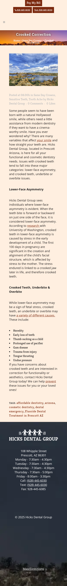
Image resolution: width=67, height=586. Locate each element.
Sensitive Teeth (18, 99)
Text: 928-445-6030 (43, 10)
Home (16, 40)
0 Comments (35, 103)
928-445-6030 (22, 10)
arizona (50, 403)
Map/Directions (33, 569)
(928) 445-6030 (37, 481)
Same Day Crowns (31, 40)
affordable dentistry (30, 403)
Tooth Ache (36, 99)
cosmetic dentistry (21, 407)
